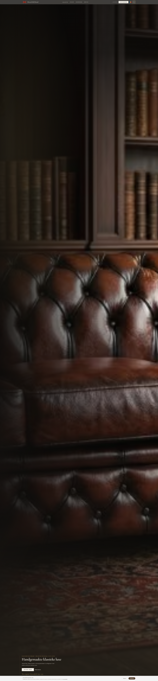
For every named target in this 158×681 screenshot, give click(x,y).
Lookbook (115, 2)
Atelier (72, 2)
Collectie (65, 2)
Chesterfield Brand (32, 2)
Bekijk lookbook (38, 669)
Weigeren (124, 678)
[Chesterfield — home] (24, 2)
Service (86, 2)
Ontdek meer (28, 669)
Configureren (123, 2)
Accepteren (132, 678)
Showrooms (79, 2)
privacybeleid (65, 679)
